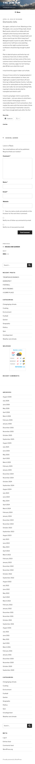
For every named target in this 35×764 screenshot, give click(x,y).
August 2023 (7, 535)
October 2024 (7, 481)
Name (5, 182)
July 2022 (6, 585)
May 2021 (6, 639)
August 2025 (7, 443)
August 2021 (7, 628)
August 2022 (7, 582)
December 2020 (8, 659)
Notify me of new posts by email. (13, 227)
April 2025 (6, 458)
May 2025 (6, 455)
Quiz (4, 331)
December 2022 (8, 566)
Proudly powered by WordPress (12, 759)
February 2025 (8, 466)
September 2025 (8, 439)
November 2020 (8, 662)
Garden (15, 138)
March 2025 (7, 462)
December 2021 (8, 612)
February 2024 (8, 512)
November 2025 (8, 431)
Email (5, 192)
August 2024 (7, 489)
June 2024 (6, 497)
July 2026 (6, 401)
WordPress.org (8, 749)
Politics (5, 327)
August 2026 (7, 397)
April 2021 (6, 643)
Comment (7, 156)
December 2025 (8, 428)
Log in (5, 738)
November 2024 (8, 478)
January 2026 (7, 424)
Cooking (8, 138)
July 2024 (6, 493)
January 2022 (7, 608)
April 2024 (6, 505)
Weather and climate (10, 339)
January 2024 (7, 516)
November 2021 (8, 616)
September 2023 (8, 531)
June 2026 (6, 404)
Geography (6, 323)
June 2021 (6, 635)
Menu (18, 12)
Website (5, 201)
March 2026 (7, 416)
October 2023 (7, 528)
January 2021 (7, 655)
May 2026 (6, 408)
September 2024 (8, 485)
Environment (7, 312)
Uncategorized (8, 335)
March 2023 (7, 555)
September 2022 (8, 578)
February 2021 (7, 651)
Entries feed (7, 741)
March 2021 (7, 647)
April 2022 (6, 597)
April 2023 (6, 551)
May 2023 (6, 547)
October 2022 (7, 574)
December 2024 (8, 474)
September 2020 (8, 670)
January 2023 (7, 562)
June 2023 (6, 543)
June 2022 (6, 589)
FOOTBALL (6, 285)
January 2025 (7, 470)
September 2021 (8, 624)
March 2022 (7, 601)
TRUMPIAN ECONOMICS (11, 277)
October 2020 (7, 666)
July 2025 (6, 447)
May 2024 (6, 501)
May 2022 (6, 593)
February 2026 (8, 420)
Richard (19, 19)
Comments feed (8, 745)
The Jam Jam (11, 2)
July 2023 (6, 539)
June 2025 (6, 451)
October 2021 (7, 620)
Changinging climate (9, 304)
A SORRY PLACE (8, 292)
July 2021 (6, 632)
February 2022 (7, 605)
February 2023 (8, 558)
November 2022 (8, 570)
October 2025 (7, 435)
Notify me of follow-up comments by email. (17, 220)
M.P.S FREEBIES (8, 289)
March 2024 (7, 508)
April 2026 (6, 412)
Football (5, 316)
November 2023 (8, 524)
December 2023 (8, 520)
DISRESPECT (7, 281)
